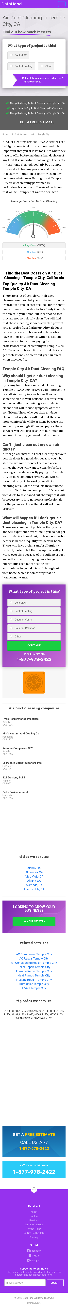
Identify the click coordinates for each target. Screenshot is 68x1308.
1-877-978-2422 (32, 82)
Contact (34, 1216)
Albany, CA (34, 880)
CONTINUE (34, 645)
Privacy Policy (34, 1228)
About (34, 1211)
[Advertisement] (34, 826)
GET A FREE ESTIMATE (37, 122)
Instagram (35, 1260)
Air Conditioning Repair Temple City (34, 962)
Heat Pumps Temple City (34, 975)
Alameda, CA (34, 885)
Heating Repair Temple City (34, 979)
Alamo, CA (34, 868)
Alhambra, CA (34, 872)
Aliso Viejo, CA (34, 876)
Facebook (35, 1250)
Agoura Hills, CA (34, 889)
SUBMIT (55, 1283)
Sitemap (34, 1237)
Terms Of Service (34, 1224)
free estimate (40, 1134)
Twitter (35, 1255)
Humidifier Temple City (34, 984)
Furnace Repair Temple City (34, 971)
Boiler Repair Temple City (34, 967)
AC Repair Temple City (34, 958)
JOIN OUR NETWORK (34, 921)
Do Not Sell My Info (34, 1233)
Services (34, 1220)
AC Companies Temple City (34, 954)
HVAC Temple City (34, 988)
